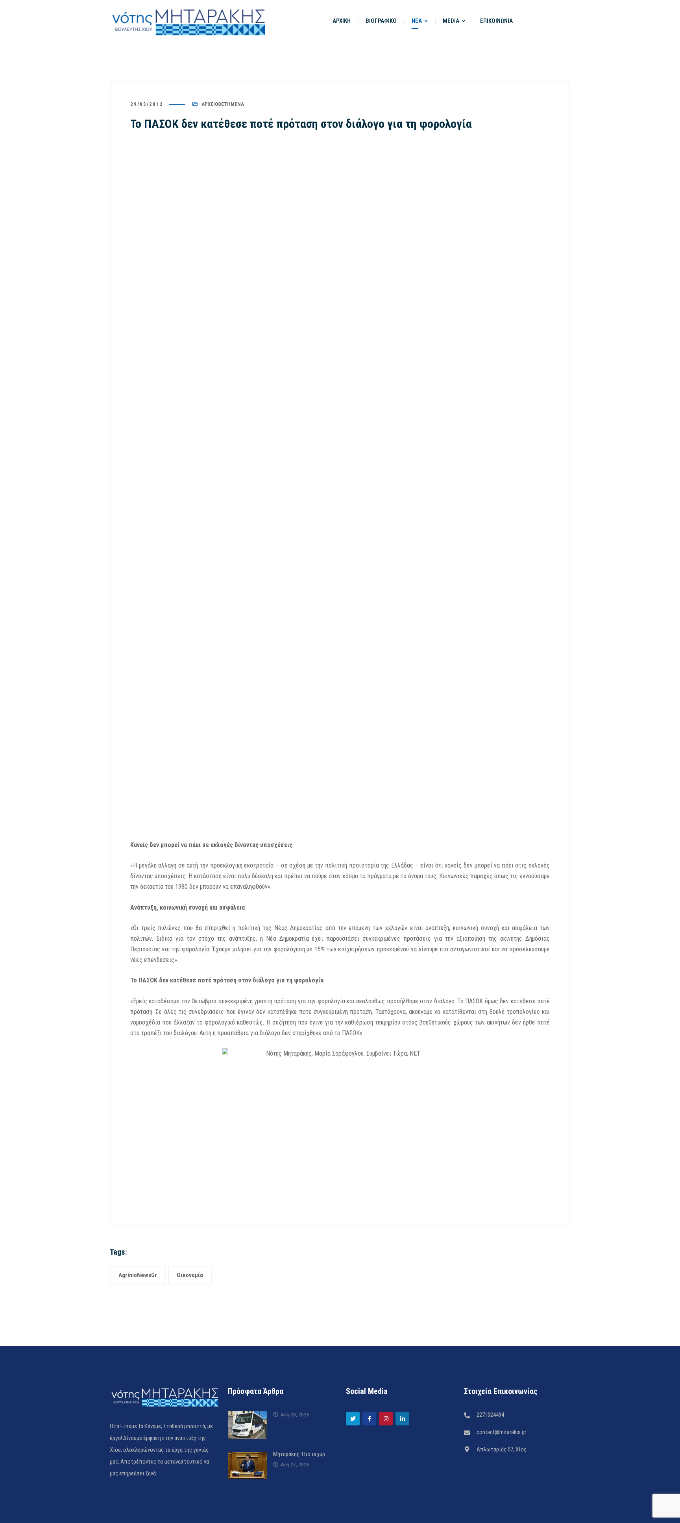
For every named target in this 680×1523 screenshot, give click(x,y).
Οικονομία (190, 1275)
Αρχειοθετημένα (222, 104)
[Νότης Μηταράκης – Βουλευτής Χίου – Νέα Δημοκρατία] (188, 21)
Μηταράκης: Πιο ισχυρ (299, 1454)
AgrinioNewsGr (137, 1275)
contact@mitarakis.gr (501, 1432)
